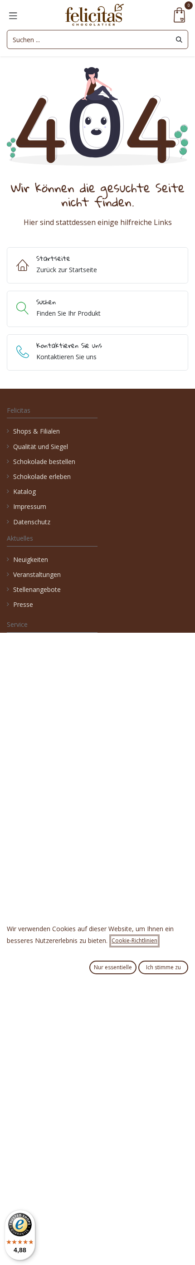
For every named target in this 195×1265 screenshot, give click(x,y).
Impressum (29, 506)
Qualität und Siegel (40, 446)
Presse (23, 604)
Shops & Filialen (36, 431)
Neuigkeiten (30, 559)
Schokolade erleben (42, 476)
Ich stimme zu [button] (163, 967)
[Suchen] (179, 39)
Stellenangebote (38, 589)
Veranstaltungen (37, 574)
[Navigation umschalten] (13, 15)
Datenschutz (31, 522)
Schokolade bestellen (44, 461)
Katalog (24, 491)
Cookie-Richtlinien (134, 940)
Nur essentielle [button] (113, 967)
